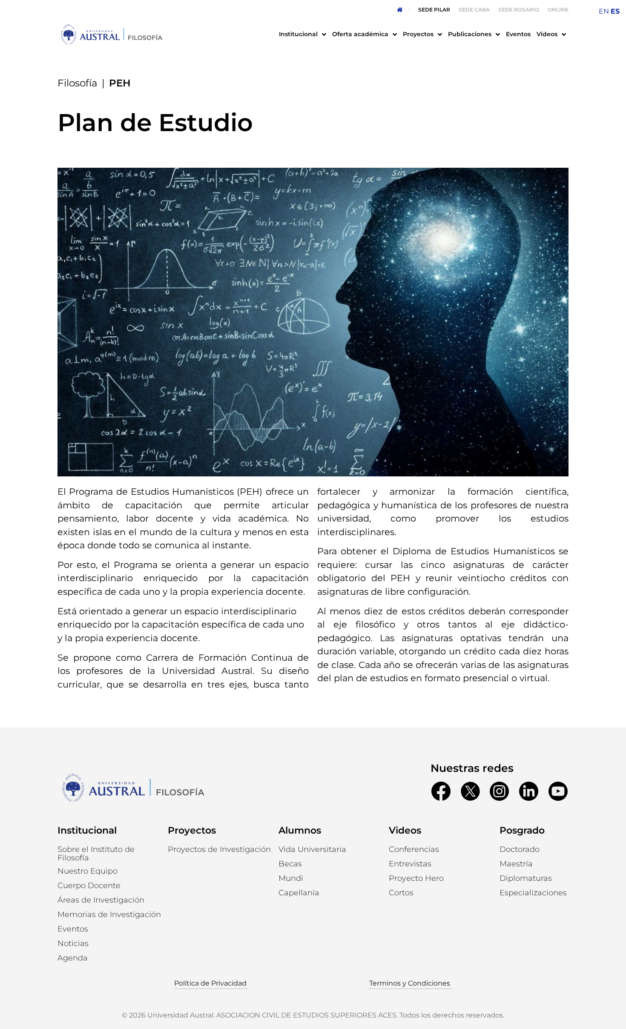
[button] (87, 871)
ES (615, 11)
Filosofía (77, 83)
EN (604, 11)
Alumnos (300, 830)
